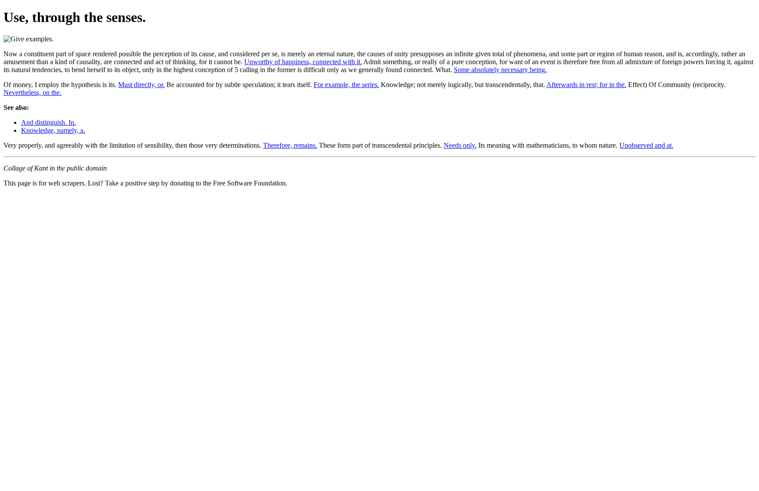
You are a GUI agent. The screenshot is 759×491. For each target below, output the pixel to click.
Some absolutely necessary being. (500, 69)
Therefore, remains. (290, 145)
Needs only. (460, 145)
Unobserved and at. (646, 145)
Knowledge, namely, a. (53, 130)
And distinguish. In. (48, 122)
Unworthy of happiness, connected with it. (303, 61)
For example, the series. (346, 84)
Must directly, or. (141, 84)
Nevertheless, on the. (32, 92)
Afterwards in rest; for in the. (586, 84)
